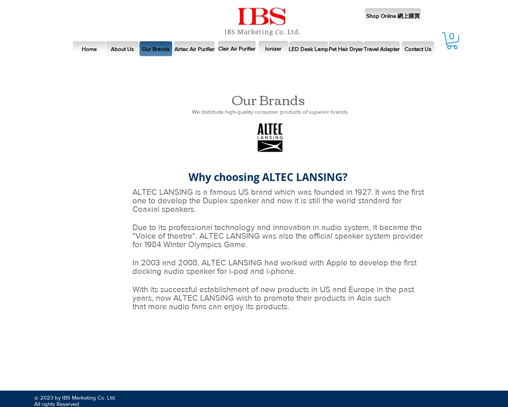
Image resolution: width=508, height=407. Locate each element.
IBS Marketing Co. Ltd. (262, 31)
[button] (452, 40)
